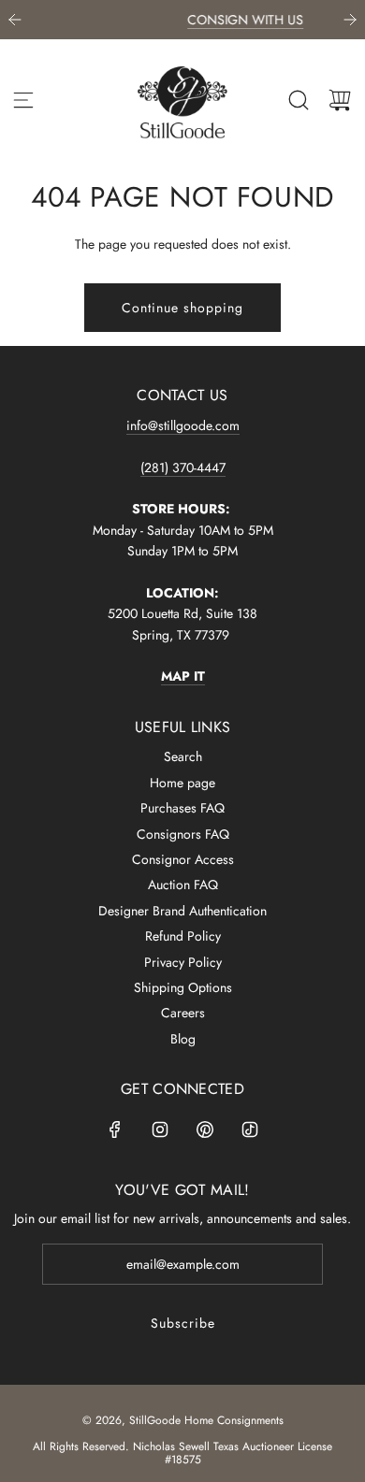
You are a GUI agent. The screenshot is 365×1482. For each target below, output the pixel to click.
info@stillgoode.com (183, 425)
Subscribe (183, 1323)
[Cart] (339, 100)
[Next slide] (350, 20)
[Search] (298, 100)
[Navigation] (23, 100)
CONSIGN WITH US (211, 19)
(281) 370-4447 (183, 467)
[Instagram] (160, 1129)
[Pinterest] (205, 1129)
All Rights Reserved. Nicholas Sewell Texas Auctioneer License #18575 (182, 1453)
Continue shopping (182, 307)
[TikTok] (249, 1129)
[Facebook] (115, 1129)
